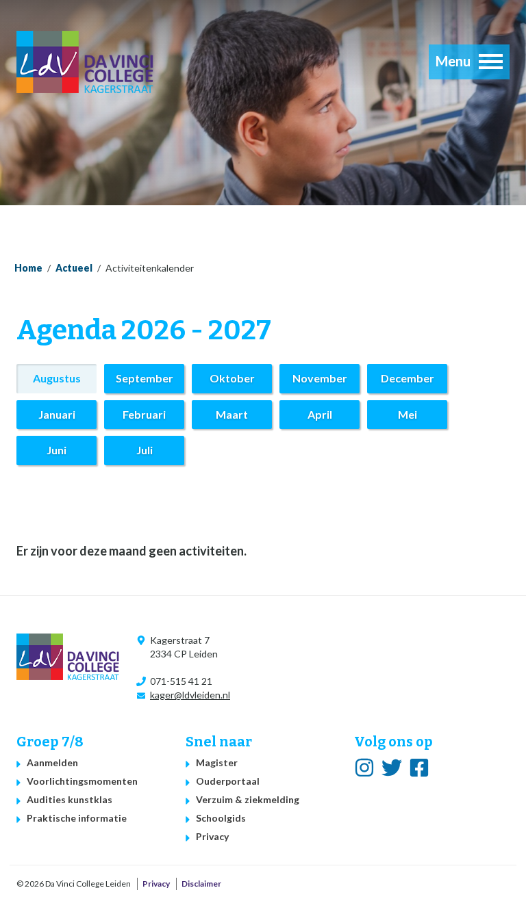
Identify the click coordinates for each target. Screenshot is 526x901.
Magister (217, 762)
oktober (232, 377)
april (320, 414)
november (319, 377)
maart (232, 414)
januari (56, 414)
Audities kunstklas (69, 799)
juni (56, 449)
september (144, 377)
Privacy (212, 836)
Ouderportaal (228, 781)
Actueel (73, 268)
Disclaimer (201, 883)
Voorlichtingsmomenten (82, 781)
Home (28, 268)
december (407, 377)
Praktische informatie (77, 818)
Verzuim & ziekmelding (247, 799)
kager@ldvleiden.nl (190, 695)
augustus (57, 377)
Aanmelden (52, 762)
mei (407, 414)
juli (144, 449)
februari (144, 414)
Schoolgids (221, 818)
